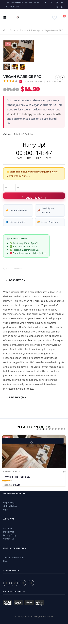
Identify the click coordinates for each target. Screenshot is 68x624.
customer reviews (30, 81)
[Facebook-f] (6, 583)
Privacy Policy (9, 535)
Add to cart (36, 197)
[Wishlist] (54, 18)
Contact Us (8, 538)
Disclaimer (8, 532)
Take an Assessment (13, 557)
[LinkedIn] (62, 7)
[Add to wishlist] (64, 472)
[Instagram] (56, 7)
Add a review (54, 81)
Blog (5, 561)
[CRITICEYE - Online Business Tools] (18, 18)
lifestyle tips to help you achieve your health (34, 114)
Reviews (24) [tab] (17, 397)
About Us (7, 528)
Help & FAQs (9, 502)
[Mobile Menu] (6, 17)
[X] (51, 2)
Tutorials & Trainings (24, 134)
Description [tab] (17, 280)
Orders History (10, 506)
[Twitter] (14, 583)
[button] (7, 51)
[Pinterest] (56, 2)
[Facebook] (46, 2)
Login (6, 509)
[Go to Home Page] (4, 30)
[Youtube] (62, 2)
